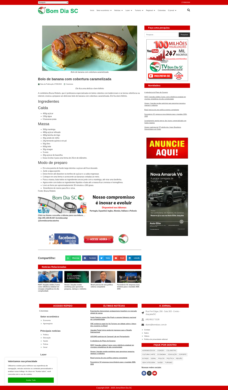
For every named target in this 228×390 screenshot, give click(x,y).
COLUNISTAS (171, 350)
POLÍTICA (170, 358)
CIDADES (160, 350)
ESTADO (145, 358)
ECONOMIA (161, 354)
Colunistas (69, 84)
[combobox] (161, 34)
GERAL (153, 358)
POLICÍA (161, 358)
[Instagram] (149, 373)
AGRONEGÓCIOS (148, 350)
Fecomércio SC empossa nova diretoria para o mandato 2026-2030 (128, 287)
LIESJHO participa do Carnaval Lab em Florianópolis (109, 336)
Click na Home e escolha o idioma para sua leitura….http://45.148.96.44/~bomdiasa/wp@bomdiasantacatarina (61, 218)
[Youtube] (154, 373)
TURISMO (168, 362)
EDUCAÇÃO (172, 354)
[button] (73, 258)
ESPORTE (183, 354)
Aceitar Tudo (31, 380)
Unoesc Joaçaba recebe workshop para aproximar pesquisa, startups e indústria (75, 287)
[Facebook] (144, 373)
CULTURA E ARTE (148, 354)
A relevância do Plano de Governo (156, 92)
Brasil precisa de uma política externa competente (161, 110)
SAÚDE (160, 362)
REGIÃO (179, 358)
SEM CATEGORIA (148, 362)
